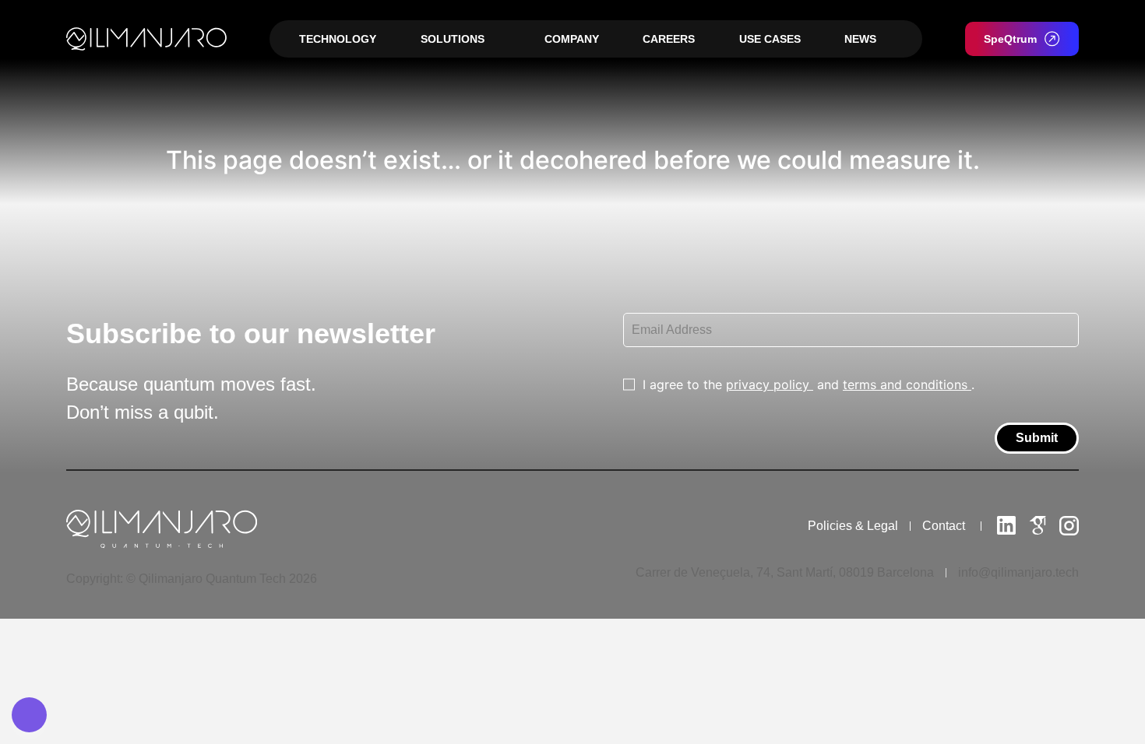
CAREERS (669, 39)
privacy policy (769, 384)
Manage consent (29, 714)
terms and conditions (907, 384)
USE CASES (770, 39)
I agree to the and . (808, 384)
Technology (337, 39)
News (860, 39)
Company (571, 39)
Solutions (452, 39)
